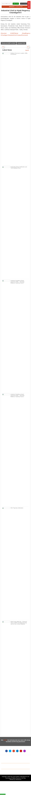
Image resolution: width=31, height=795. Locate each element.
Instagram (24, 751)
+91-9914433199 (18, 6)
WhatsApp (3, 794)
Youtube (21, 751)
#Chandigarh (4, 35)
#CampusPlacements (22, 35)
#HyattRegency (26, 33)
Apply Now (15, 3)
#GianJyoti (3, 33)
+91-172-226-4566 (9, 761)
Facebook (6, 751)
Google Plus (13, 751)
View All (27, 50)
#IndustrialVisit (12, 35)
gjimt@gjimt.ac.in (22, 761)
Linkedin (17, 751)
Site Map (23, 778)
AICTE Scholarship (25, 3)
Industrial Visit (21, 43)
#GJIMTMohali (14, 33)
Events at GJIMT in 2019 (8, 43)
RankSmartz (18, 779)
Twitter (10, 751)
